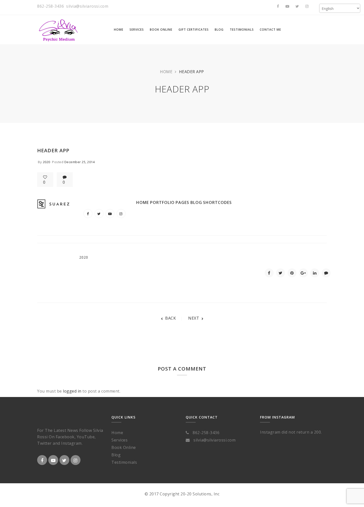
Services (119, 440)
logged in (72, 391)
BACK (170, 318)
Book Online (123, 447)
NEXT (193, 318)
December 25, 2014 (79, 162)
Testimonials (124, 462)
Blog (116, 455)
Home (166, 71)
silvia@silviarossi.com (87, 6)
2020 (46, 162)
